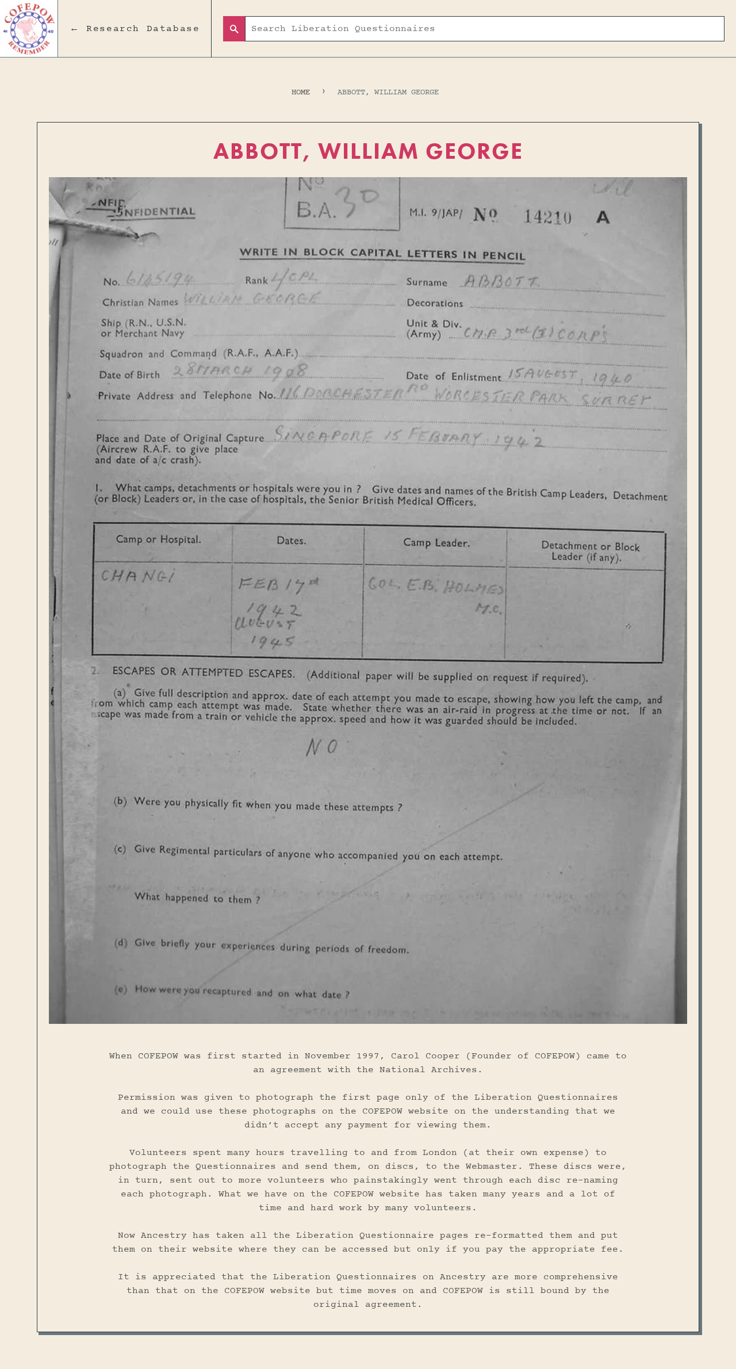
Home (301, 92)
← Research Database (135, 28)
